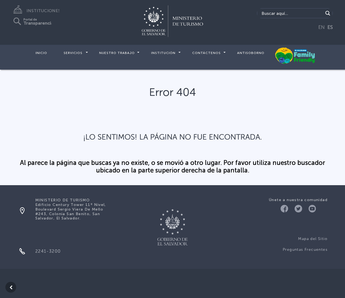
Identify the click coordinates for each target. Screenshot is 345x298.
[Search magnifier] (327, 13)
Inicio (41, 53)
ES (330, 27)
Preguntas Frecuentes (305, 249)
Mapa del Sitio (312, 238)
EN (321, 27)
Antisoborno (250, 53)
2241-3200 (48, 251)
